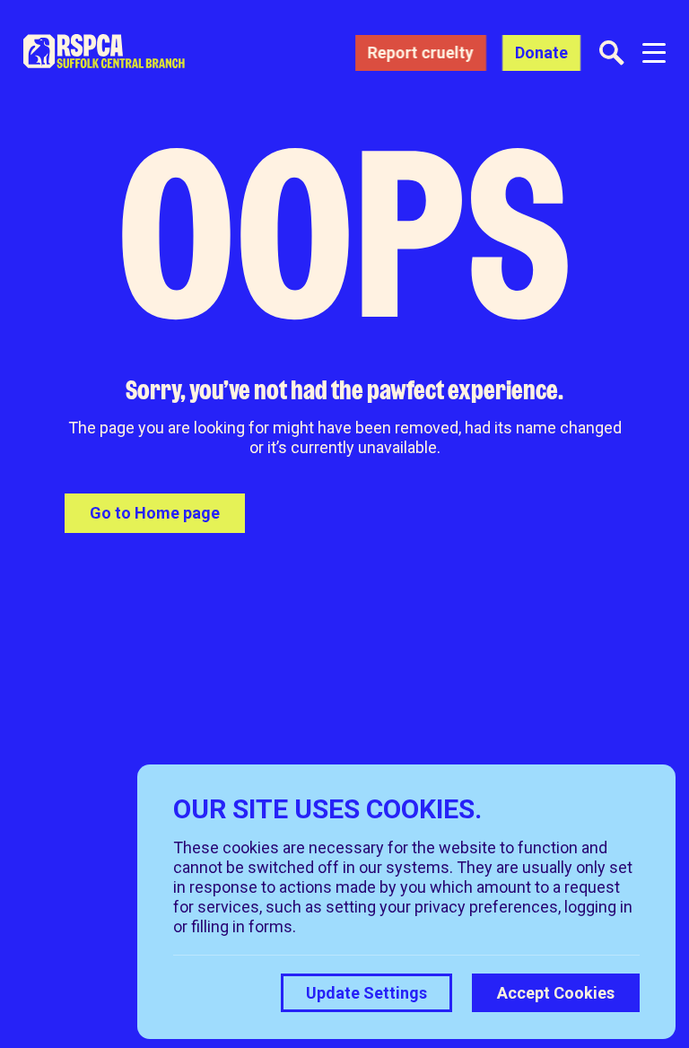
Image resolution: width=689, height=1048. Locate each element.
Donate (541, 52)
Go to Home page (155, 512)
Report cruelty (421, 52)
